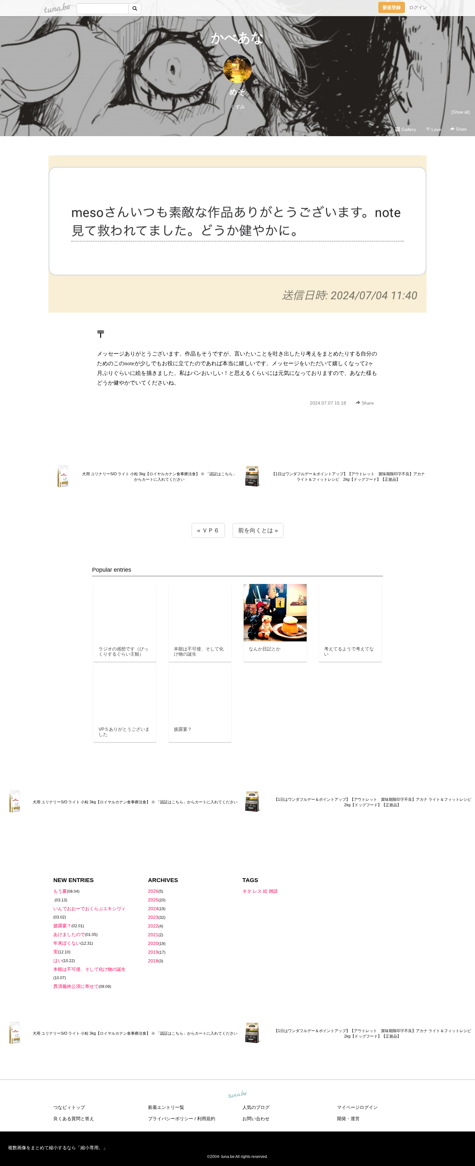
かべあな (237, 37)
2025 (153, 899)
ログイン (418, 7)
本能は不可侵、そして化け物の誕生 (89, 969)
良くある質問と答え (73, 1118)
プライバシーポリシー (170, 1118)
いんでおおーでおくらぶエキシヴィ (89, 908)
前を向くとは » (258, 530)
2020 (153, 943)
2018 (153, 960)
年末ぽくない (66, 943)
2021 (153, 934)
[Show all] (460, 112)
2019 (153, 952)
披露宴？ (62, 925)
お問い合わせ (255, 1118)
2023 (153, 917)
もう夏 (60, 891)
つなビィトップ (69, 1107)
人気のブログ (255, 1107)
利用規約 (206, 1118)
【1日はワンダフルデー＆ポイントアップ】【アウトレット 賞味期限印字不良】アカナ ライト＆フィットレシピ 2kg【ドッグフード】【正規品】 (348, 477)
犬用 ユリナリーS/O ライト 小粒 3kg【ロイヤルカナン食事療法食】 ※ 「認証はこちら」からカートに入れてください (159, 477)
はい (57, 960)
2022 (153, 926)
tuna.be (237, 1095)
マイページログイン (357, 1107)
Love (435, 129)
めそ (237, 91)
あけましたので (69, 934)
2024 (153, 908)
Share (460, 129)
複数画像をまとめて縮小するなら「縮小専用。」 (58, 1147)
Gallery (408, 129)
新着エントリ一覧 (166, 1107)
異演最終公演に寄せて (76, 986)
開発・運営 (348, 1118)
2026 (153, 891)
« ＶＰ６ (208, 530)
